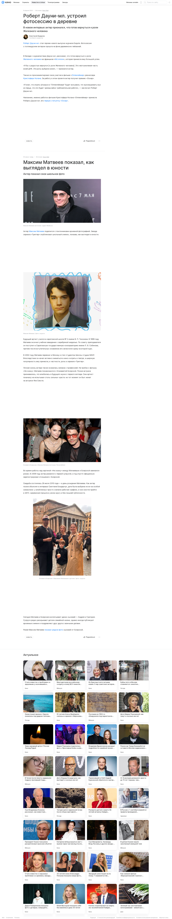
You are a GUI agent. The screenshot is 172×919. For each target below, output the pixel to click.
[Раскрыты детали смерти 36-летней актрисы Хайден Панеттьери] (102, 803)
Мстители (59, 59)
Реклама (17, 917)
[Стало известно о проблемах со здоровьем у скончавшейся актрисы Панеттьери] (38, 675)
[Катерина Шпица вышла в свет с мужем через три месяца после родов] (70, 835)
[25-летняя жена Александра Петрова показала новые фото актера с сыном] (70, 867)
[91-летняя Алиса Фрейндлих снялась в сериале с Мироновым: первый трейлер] (70, 707)
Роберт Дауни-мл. (31, 43)
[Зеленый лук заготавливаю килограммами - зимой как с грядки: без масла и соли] (134, 899)
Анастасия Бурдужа (37, 36)
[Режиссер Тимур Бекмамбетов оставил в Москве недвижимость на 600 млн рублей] (134, 739)
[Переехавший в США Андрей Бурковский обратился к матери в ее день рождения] (102, 771)
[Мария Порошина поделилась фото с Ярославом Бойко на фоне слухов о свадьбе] (70, 739)
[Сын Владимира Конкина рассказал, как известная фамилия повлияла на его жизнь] (38, 803)
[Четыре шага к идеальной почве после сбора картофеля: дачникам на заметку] (70, 803)
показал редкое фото (53, 630)
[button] (62, 201)
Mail (3, 917)
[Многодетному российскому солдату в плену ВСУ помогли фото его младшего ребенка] (70, 675)
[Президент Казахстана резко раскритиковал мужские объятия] (38, 835)
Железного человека (32, 59)
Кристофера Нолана (32, 78)
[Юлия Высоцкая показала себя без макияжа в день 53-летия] (70, 899)
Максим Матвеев (36, 231)
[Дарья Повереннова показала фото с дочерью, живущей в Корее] (38, 899)
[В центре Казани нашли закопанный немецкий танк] (134, 835)
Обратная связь (163, 917)
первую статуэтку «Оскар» (56, 101)
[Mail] (3, 2)
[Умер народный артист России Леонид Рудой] (38, 739)
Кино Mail (45, 10)
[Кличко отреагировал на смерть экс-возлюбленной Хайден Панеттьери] (102, 899)
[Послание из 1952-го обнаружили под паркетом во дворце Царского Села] (102, 707)
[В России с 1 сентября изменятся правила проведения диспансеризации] (134, 803)
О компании (9, 917)
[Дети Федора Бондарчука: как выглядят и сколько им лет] (70, 771)
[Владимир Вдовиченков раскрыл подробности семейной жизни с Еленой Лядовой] (102, 739)
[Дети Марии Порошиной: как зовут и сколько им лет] (134, 707)
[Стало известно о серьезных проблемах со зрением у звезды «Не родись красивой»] (38, 867)
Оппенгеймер (78, 75)
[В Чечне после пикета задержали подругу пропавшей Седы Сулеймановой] (38, 771)
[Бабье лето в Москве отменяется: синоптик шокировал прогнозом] (134, 675)
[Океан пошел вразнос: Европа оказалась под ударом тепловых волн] (38, 707)
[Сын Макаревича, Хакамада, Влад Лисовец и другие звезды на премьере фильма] (102, 835)
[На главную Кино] (7, 2)
